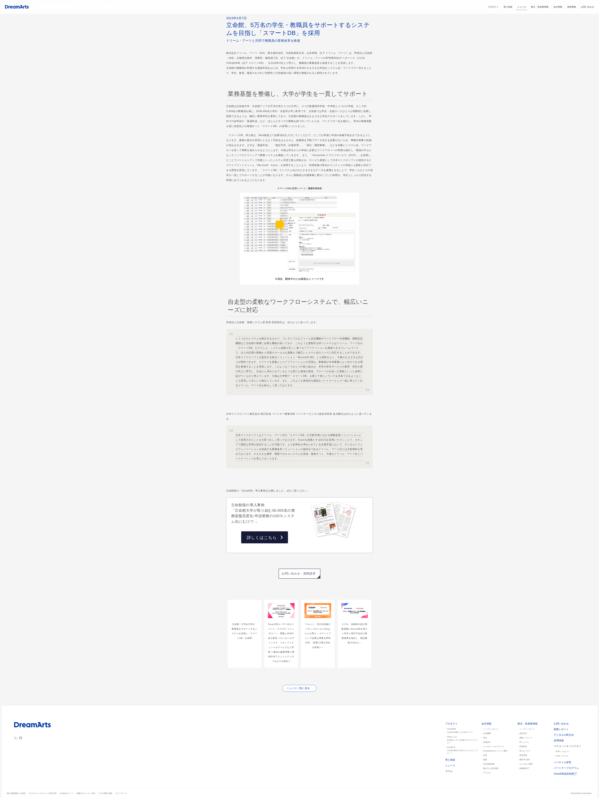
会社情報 (557, 7)
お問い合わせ (587, 7)
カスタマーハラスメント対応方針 (43, 793)
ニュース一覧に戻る (298, 688)
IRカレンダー (525, 751)
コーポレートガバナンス (493, 746)
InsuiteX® (462, 750)
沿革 (485, 755)
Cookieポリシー (66, 793)
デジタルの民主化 (564, 735)
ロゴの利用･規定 (105, 793)
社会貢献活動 (488, 764)
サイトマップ (121, 793)
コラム (449, 771)
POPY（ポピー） (563, 751)
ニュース (521, 7)
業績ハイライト (526, 738)
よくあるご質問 (526, 764)
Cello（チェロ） (563, 756)
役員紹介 (487, 742)
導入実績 (508, 7)
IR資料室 (523, 746)
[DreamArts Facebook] (20, 738)
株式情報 (523, 755)
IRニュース (524, 742)
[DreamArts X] (15, 738)
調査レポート (561, 729)
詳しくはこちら (262, 537)
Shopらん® (462, 740)
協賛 (485, 760)
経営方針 (523, 733)
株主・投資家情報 (539, 7)
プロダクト (493, 7)
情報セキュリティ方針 (86, 793)
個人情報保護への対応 (16, 793)
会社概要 (487, 733)
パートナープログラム (566, 768)
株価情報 (523, 768)
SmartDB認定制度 (564, 773)
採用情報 (571, 7)
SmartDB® (460, 730)
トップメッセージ (490, 729)
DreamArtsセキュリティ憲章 (495, 751)
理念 (485, 738)
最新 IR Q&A (524, 760)
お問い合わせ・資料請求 (298, 573)
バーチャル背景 (562, 762)
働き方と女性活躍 (490, 768)
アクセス (487, 773)
